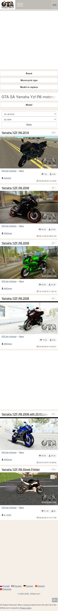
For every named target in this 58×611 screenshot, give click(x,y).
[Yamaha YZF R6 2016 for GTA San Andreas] (29, 152)
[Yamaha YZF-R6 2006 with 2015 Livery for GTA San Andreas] (29, 433)
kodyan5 (7, 178)
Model (29, 104)
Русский (6, 586)
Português (7, 589)
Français (17, 586)
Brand (29, 73)
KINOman (8, 233)
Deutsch (29, 586)
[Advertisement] (29, 40)
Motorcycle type (29, 80)
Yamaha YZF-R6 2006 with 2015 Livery (25, 414)
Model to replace (29, 87)
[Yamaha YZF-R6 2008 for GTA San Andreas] (29, 207)
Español (41, 586)
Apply (29, 124)
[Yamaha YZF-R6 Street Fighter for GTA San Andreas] (29, 488)
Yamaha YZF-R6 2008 (15, 187)
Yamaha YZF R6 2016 (15, 132)
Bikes (21, 170)
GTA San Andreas (9, 170)
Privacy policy (25, 607)
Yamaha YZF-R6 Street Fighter (21, 469)
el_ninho (7, 514)
